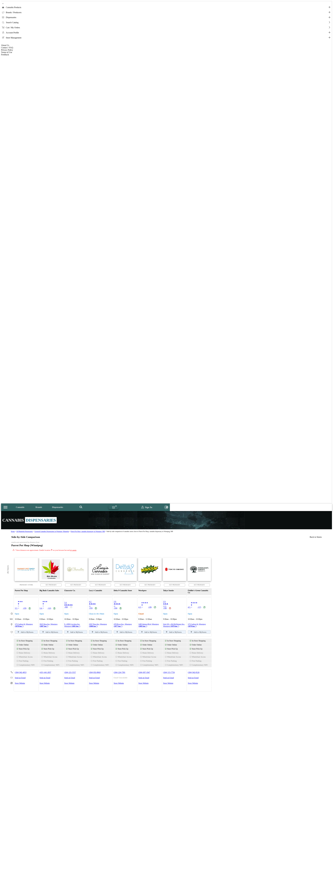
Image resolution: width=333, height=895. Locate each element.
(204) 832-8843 (95, 672)
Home (13, 531)
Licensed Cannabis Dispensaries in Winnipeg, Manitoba (51, 531)
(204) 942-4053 (20, 672)
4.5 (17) (196, 607)
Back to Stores (316, 537)
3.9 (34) (117, 605)
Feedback (5, 55)
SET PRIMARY (51, 585)
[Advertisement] (166, 810)
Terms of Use (6, 52)
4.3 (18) (147, 607)
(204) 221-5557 (70, 672)
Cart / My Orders (13, 27)
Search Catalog (12, 22)
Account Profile (12, 33)
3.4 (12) (47, 608)
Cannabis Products (13, 7)
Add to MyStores (27, 632)
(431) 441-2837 (45, 672)
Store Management (13, 38)
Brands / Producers (13, 12)
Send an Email (20, 678)
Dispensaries (11, 17)
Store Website (20, 683)
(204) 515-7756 (169, 672)
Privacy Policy (7, 50)
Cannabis (20, 507)
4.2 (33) (93, 605)
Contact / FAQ (7, 47)
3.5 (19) (22, 608)
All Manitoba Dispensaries (24, 531)
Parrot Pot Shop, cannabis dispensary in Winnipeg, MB (88, 531)
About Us (5, 45)
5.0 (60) (68, 605)
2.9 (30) (167, 605)
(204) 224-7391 (119, 672)
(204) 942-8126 (193, 672)
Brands (39, 507)
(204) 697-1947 (144, 672)
